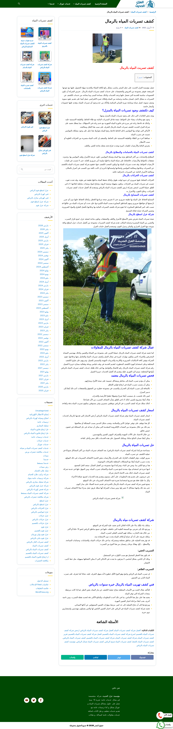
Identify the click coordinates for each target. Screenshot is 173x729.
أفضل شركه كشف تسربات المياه (127, 630)
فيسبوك (140, 658)
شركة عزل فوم (42, 205)
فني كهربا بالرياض (27, 127)
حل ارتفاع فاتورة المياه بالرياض (36, 433)
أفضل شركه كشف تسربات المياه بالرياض (96, 630)
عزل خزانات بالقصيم (40, 523)
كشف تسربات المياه (83, 4)
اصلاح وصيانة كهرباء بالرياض (37, 418)
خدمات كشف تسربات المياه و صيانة (34, 448)
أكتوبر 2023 (43, 300)
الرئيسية (152, 12)
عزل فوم (44, 527)
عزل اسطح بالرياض (40, 504)
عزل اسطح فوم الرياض (39, 190)
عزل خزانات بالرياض (40, 519)
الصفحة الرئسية (101, 4)
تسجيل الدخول (42, 581)
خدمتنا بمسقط (42, 463)
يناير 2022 (44, 364)
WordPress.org (41, 592)
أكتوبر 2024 (43, 259)
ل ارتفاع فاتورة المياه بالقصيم (36, 557)
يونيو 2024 (44, 274)
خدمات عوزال (64, 4)
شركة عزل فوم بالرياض (38, 485)
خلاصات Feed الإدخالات (39, 584)
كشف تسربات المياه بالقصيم (37, 553)
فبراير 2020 (43, 390)
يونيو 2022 (44, 349)
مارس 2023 (43, 323)
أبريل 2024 (43, 282)
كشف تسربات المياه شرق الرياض (118, 641)
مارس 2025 (43, 240)
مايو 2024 (44, 278)
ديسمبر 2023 (43, 297)
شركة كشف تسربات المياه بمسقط (34, 493)
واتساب (71, 658)
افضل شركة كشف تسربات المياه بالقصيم (85, 634)
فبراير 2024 (43, 289)
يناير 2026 (44, 229)
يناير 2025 (44, 248)
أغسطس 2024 (42, 267)
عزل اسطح (44, 500)
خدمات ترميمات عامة (39, 437)
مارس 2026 (43, 225)
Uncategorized (41, 410)
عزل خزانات (43, 515)
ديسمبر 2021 (43, 368)
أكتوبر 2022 (43, 342)
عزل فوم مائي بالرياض (39, 538)
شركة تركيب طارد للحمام (38, 474)
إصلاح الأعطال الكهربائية (38, 414)
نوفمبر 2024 (43, 255)
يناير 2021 (44, 383)
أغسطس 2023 (42, 308)
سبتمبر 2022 (43, 345)
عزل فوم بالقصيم (41, 530)
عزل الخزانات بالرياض (39, 508)
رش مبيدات (43, 467)
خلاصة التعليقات (42, 588)
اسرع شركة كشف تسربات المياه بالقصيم (119, 634)
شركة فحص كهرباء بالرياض (37, 489)
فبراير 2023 (43, 327)
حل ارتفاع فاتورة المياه (39, 429)
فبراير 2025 (43, 244)
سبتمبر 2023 (43, 304)
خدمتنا (52, 4)
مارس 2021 (43, 375)
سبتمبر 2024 (43, 263)
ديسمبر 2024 (43, 252)
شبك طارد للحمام (41, 470)
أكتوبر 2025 (43, 233)
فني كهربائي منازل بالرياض (37, 198)
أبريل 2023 (43, 319)
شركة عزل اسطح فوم (27, 155)
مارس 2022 (43, 360)
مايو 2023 (44, 315)
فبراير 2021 (43, 379)
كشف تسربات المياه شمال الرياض (90, 641)
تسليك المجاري (42, 425)
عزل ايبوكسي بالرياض (39, 512)
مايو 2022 (44, 353)
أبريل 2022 (43, 357)
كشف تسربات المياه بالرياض (74, 638)
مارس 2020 (43, 387)
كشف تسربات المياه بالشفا (143, 641)
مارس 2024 (43, 285)
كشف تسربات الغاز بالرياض (37, 542)
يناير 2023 (44, 330)
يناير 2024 (44, 293)
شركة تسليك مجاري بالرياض (37, 482)
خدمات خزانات (42, 440)
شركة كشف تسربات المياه (126, 638)
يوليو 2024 (44, 270)
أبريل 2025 (43, 237)
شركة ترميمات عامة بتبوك (38, 478)
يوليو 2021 (44, 372)
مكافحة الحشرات (41, 560)
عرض (140, 77)
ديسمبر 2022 (43, 334)
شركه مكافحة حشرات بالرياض (36, 497)
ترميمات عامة (42, 422)
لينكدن (94, 658)
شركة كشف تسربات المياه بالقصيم (101, 638)
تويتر (118, 658)
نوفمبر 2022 (43, 338)
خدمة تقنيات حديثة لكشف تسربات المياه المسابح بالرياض (27, 43)
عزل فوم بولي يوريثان (39, 534)
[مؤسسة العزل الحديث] (145, 4)
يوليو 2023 (44, 312)
